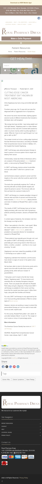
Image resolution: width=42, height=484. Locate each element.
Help (15, 22)
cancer (27, 161)
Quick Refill (32, 22)
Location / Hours (10, 24)
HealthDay (14, 358)
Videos (23, 70)
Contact (4, 426)
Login (29, 24)
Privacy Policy (5, 435)
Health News (11, 70)
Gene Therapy (30, 379)
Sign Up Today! (21, 24)
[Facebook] (39, 18)
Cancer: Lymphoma (18, 379)
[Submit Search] (36, 65)
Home (10, 52)
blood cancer (14, 301)
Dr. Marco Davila (19, 230)
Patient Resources (19, 52)
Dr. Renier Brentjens (20, 200)
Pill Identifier (22, 22)
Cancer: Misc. (6, 379)
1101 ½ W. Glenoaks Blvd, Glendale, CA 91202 (18, 8)
